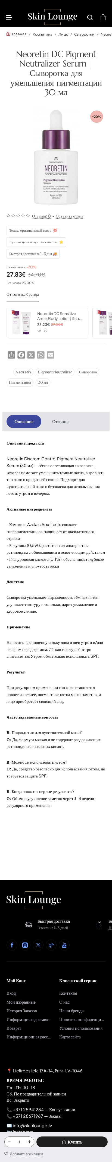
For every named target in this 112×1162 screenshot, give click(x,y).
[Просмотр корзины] (103, 17)
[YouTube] (64, 945)
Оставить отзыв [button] (69, 215)
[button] (72, 1141)
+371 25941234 (28, 1109)
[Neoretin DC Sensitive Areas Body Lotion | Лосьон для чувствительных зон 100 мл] (21, 322)
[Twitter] (38, 945)
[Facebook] (12, 945)
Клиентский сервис (78, 980)
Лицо (63, 34)
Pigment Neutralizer (55, 372)
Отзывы (60, 421)
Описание (23, 421)
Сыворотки (84, 34)
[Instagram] (25, 945)
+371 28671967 (28, 1116)
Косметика (42, 34)
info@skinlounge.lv (32, 1125)
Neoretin (23, 372)
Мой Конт (16, 980)
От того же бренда (23, 294)
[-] (9, 1142)
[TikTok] (51, 945)
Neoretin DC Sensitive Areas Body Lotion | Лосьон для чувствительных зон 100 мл (60, 316)
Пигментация (20, 382)
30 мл (43, 382)
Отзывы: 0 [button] (41, 215)
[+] (29, 1142)
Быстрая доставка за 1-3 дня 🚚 (33, 253)
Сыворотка (88, 372)
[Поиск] (90, 17)
